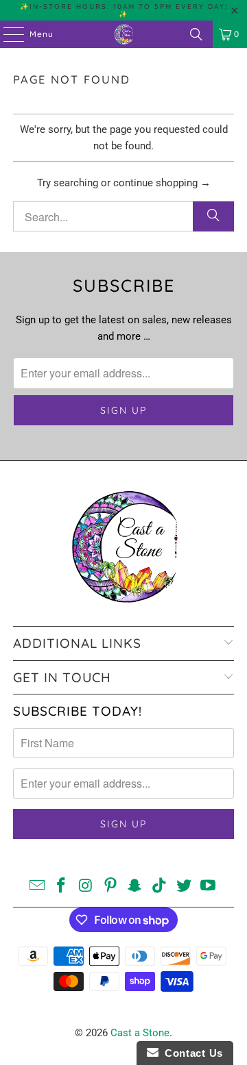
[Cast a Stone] (123, 34)
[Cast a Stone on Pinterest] (110, 886)
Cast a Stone (139, 1033)
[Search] (196, 34)
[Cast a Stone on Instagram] (86, 886)
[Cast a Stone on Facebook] (61, 886)
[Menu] (7, 34)
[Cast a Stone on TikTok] (160, 886)
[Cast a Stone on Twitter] (184, 886)
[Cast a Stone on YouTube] (208, 886)
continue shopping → (162, 183)
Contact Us (190, 1053)
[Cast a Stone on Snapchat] (135, 886)
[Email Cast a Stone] (37, 886)
